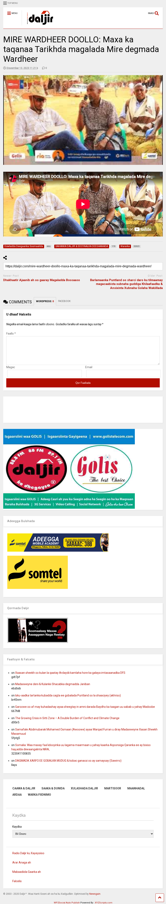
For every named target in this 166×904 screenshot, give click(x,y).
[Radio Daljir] (38, 25)
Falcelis (17, 881)
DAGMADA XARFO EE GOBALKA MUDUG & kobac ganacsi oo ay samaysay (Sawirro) (68, 760)
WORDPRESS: (45, 301)
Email (88, 367)
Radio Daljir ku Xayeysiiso (28, 853)
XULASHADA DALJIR (84, 788)
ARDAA (17, 794)
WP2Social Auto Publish (67, 902)
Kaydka (17, 826)
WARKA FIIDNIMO (39, 794)
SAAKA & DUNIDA (53, 788)
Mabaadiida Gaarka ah (26, 871)
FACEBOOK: (65, 301)
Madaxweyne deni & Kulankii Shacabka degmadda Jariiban (52, 684)
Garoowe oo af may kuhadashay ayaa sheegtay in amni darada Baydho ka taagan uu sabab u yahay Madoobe (85, 706)
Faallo (11, 333)
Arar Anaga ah (21, 862)
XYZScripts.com (103, 902)
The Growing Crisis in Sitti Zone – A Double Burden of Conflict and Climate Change (67, 718)
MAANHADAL (136, 788)
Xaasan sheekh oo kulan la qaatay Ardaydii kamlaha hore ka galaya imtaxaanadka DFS (70, 672)
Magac (10, 367)
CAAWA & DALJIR (23, 788)
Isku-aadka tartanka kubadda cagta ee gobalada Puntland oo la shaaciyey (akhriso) (68, 695)
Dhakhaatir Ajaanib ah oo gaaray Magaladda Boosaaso (41, 280)
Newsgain (94, 893)
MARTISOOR (112, 788)
